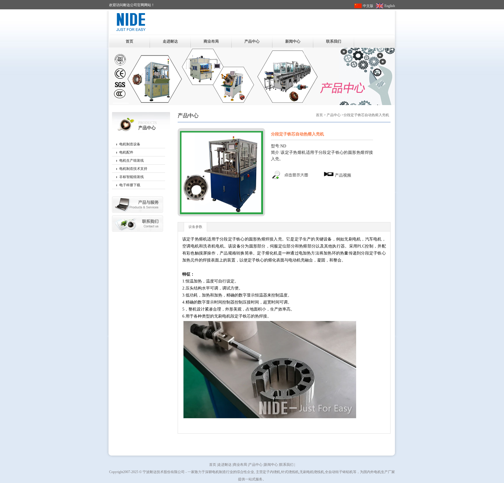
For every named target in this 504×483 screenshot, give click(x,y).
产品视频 (342, 175)
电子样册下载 (129, 185)
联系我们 (333, 41)
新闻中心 (292, 41)
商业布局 (211, 41)
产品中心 (252, 41)
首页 (129, 41)
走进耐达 (170, 41)
